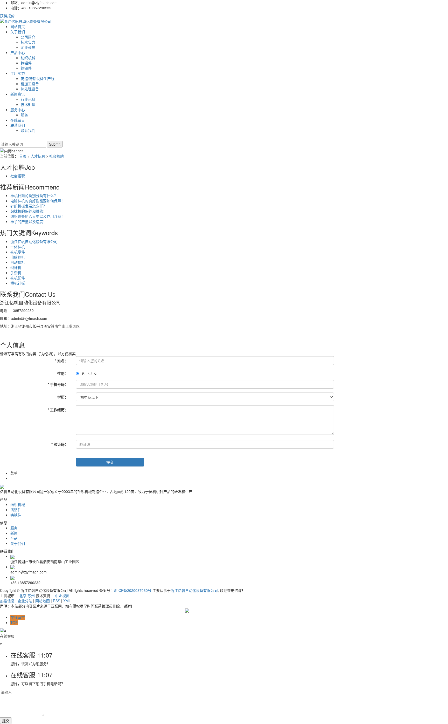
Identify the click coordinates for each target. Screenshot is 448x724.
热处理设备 (30, 88)
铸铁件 (26, 68)
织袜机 (15, 267)
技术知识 (28, 104)
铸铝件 (26, 62)
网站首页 (17, 26)
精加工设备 (30, 83)
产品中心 (17, 52)
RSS (56, 600)
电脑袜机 (17, 257)
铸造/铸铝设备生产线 (37, 78)
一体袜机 (17, 246)
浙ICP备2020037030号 (132, 590)
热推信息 (7, 600)
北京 (22, 595)
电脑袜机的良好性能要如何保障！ (37, 200)
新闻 (14, 533)
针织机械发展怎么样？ (28, 205)
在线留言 (17, 120)
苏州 (31, 595)
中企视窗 (62, 595)
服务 (24, 114)
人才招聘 (38, 156)
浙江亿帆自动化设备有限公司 (34, 241)
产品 (14, 538)
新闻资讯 (17, 94)
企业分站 (25, 600)
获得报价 (7, 15)
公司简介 (28, 36)
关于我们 (17, 31)
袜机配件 (17, 277)
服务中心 (17, 109)
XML (67, 600)
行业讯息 (28, 99)
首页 (22, 156)
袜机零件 (17, 251)
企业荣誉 (28, 47)
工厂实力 (17, 73)
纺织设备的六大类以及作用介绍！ (37, 216)
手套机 (15, 272)
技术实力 (28, 42)
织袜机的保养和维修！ (28, 211)
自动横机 (17, 262)
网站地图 (42, 600)
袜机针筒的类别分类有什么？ (34, 195)
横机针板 (17, 283)
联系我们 (17, 125)
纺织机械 (28, 57)
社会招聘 (56, 156)
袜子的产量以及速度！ (28, 221)
